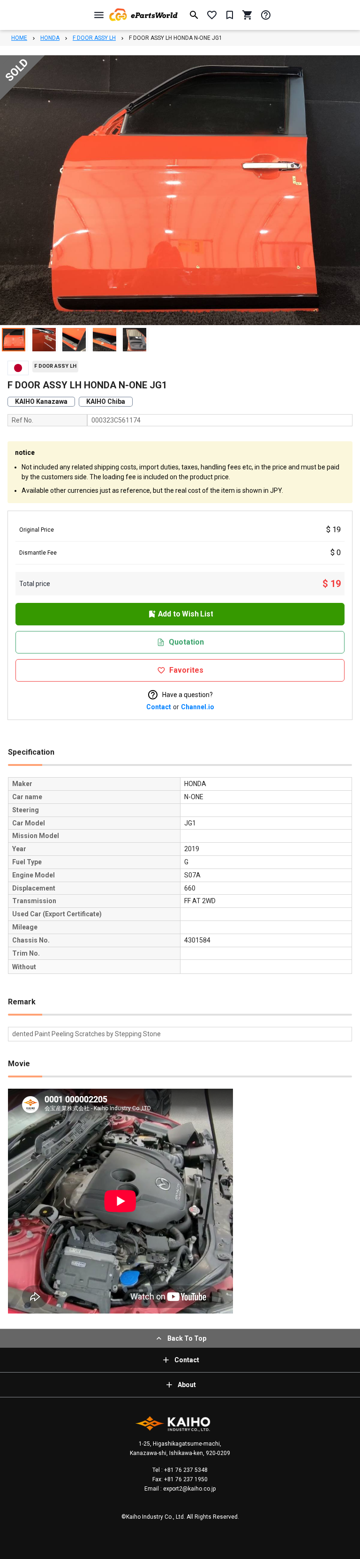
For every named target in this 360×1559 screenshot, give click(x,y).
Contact (158, 707)
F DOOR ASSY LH (94, 38)
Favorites (186, 670)
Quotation (186, 642)
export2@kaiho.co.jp (189, 1488)
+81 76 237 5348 (185, 1470)
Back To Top (186, 1338)
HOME (19, 38)
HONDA (50, 38)
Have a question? (187, 694)
